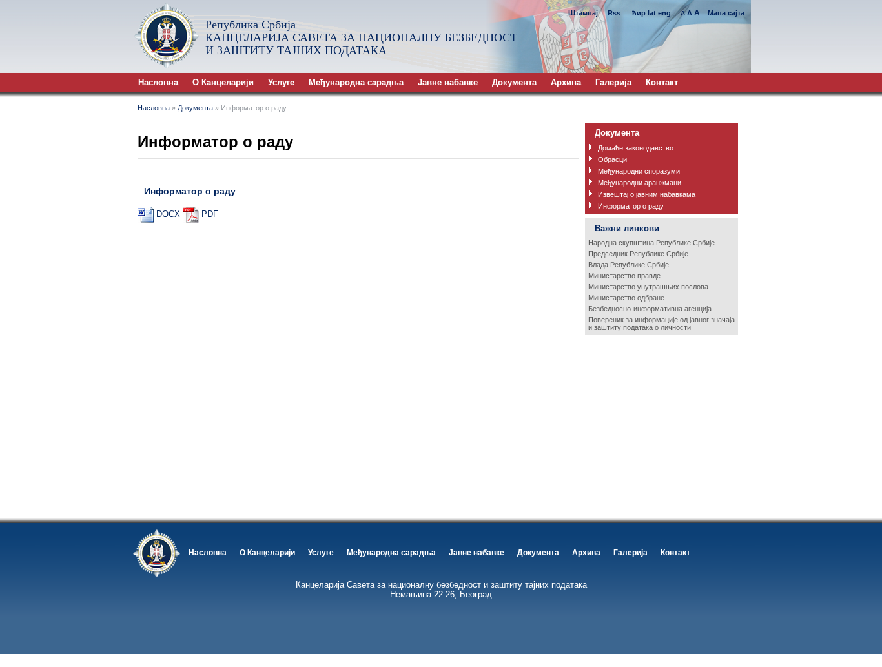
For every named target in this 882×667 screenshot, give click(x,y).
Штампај (583, 13)
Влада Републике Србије (628, 265)
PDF (209, 214)
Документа (514, 82)
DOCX (168, 214)
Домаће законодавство (635, 148)
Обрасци (612, 159)
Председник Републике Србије (638, 254)
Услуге (281, 82)
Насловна (158, 82)
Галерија (613, 82)
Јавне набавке (448, 82)
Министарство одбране (626, 298)
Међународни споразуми (639, 171)
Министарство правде (624, 276)
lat (652, 13)
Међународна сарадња (356, 82)
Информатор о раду (631, 206)
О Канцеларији (223, 82)
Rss (615, 13)
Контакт (662, 82)
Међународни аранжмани (639, 183)
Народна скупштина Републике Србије (651, 243)
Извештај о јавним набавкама (646, 194)
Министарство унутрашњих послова (648, 287)
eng (664, 13)
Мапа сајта (726, 13)
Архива (566, 82)
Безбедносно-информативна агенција (650, 309)
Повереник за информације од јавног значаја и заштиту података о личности (661, 323)
